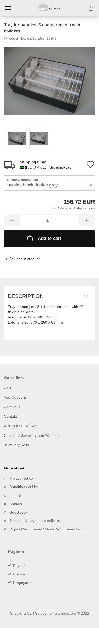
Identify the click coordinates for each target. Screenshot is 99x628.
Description (26, 296)
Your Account (15, 397)
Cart (7, 388)
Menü (8, 8)
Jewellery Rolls (16, 445)
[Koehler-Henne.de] (49, 8)
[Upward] (84, 620)
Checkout (12, 407)
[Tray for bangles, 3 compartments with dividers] (49, 80)
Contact (15, 504)
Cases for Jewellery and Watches (31, 435)
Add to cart (49, 238)
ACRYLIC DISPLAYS (21, 426)
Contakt (10, 416)
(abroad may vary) (61, 167)
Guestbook (18, 512)
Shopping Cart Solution (29, 613)
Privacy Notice (21, 478)
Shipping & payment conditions (35, 521)
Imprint (15, 495)
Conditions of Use (24, 487)
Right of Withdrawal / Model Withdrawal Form (47, 529)
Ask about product (24, 259)
